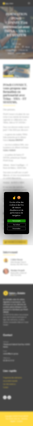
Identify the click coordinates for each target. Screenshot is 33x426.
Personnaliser (16, 229)
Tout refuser (16, 225)
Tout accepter (16, 221)
